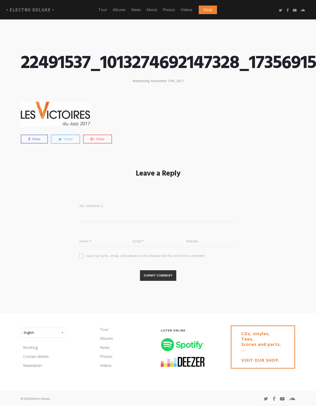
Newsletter (32, 365)
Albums (119, 9)
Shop (207, 9)
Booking (30, 347)
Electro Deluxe (30, 9)
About (151, 9)
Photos (169, 9)
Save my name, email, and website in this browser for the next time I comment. (145, 256)
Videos (186, 9)
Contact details (36, 356)
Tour (102, 9)
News (136, 9)
